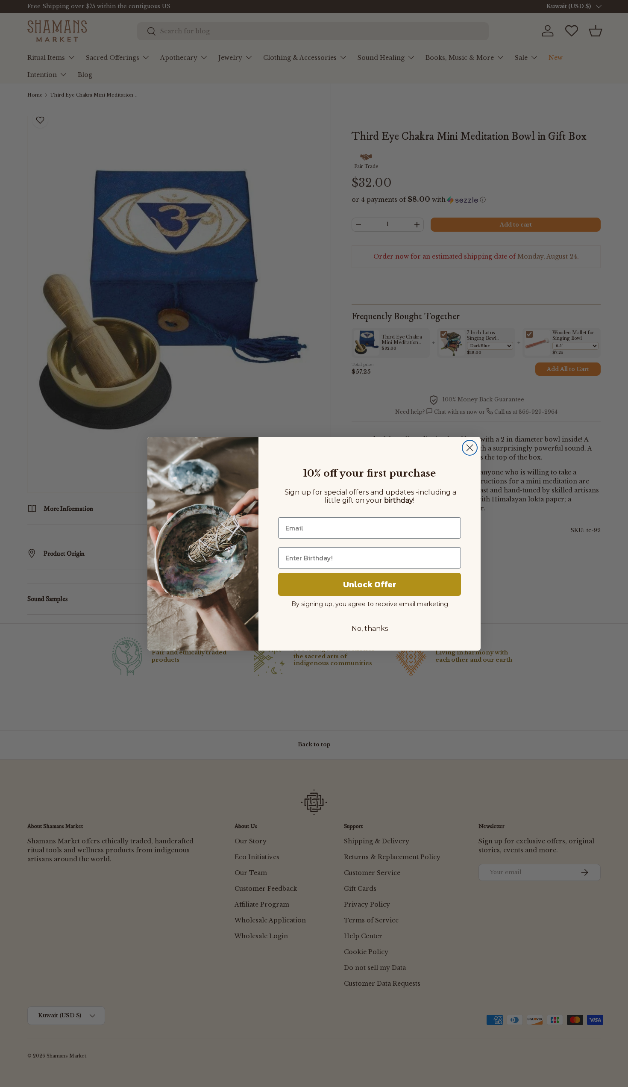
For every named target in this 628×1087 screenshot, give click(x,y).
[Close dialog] (469, 447)
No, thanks (370, 629)
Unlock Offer (369, 584)
